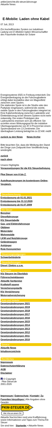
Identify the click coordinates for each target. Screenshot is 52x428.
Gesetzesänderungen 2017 (15, 314)
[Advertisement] (26, 64)
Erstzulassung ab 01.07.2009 (16, 205)
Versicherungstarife (11, 288)
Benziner (5, 213)
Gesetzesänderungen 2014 (15, 325)
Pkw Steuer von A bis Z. (13, 174)
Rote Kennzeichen (11, 249)
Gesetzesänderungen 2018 (15, 311)
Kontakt (34, 396)
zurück (4, 156)
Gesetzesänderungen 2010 (15, 339)
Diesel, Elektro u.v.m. (12, 265)
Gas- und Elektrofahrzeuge (15, 224)
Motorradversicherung (13, 295)
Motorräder (7, 231)
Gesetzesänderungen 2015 (15, 321)
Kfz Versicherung (10, 292)
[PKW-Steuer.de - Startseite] (17, 414)
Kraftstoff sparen (10, 284)
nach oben (6, 159)
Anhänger (6, 245)
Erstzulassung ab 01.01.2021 (16, 197)
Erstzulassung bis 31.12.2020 (16, 201)
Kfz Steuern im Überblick (14, 274)
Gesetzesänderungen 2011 (15, 336)
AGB (3, 369)
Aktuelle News (8, 348)
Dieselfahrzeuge (9, 216)
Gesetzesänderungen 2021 (15, 303)
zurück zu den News (12, 137)
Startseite (21, 425)
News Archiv (33, 137)
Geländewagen (9, 242)
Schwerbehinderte (11, 257)
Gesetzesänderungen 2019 (15, 307)
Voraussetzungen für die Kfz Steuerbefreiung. (26, 168)
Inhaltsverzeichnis (11, 351)
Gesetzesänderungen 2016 (15, 318)
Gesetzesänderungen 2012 (15, 332)
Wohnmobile (7, 234)
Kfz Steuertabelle (10, 220)
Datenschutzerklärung (13, 366)
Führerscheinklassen (12, 277)
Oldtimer (5, 227)
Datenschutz (22, 396)
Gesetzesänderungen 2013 (15, 329)
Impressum (7, 362)
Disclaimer (6, 373)
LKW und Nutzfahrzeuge (14, 238)
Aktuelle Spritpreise (11, 281)
